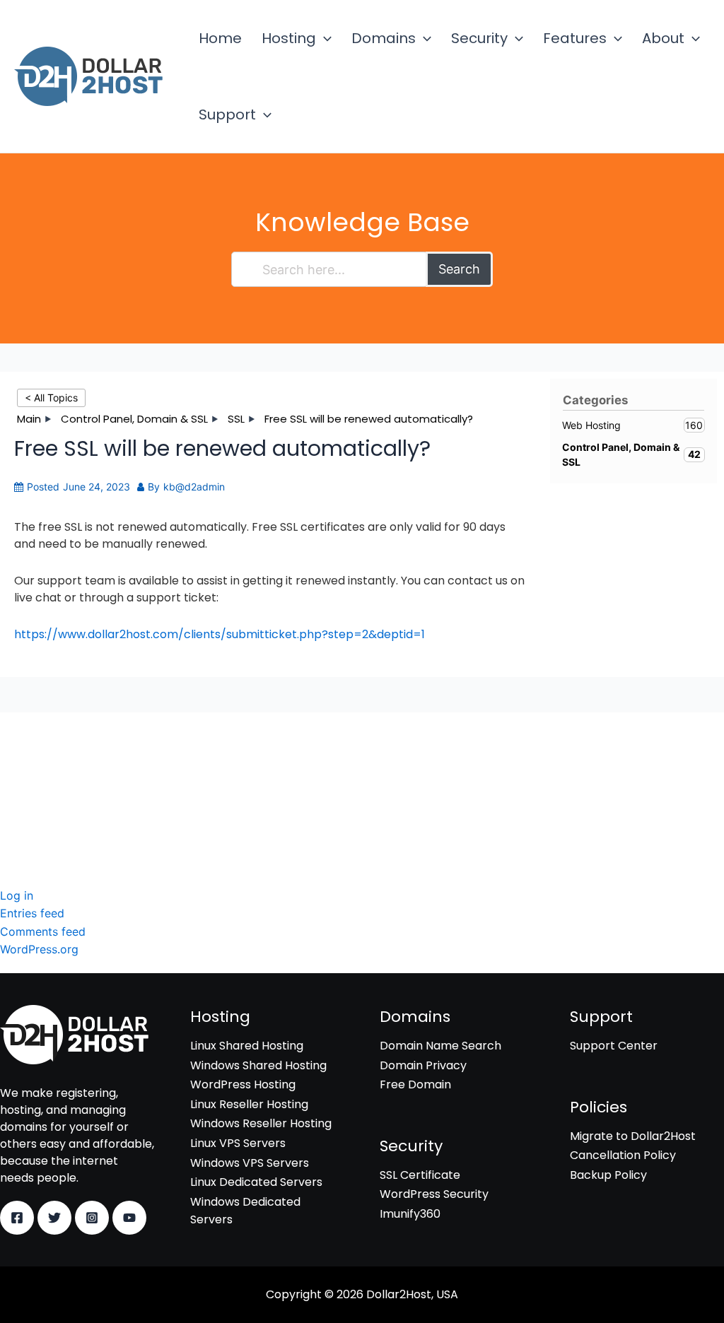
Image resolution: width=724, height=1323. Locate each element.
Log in (16, 895)
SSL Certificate (40, 767)
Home (220, 38)
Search (459, 268)
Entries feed (32, 913)
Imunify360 (30, 806)
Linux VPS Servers (238, 1143)
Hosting (289, 38)
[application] (324, 38)
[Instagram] (92, 1218)
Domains (383, 38)
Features (575, 38)
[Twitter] (54, 1218)
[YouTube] (129, 1218)
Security (479, 38)
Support (227, 114)
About (663, 38)
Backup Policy (608, 1175)
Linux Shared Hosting (246, 1045)
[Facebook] (17, 1218)
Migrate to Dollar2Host (633, 1136)
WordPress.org (39, 949)
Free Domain (415, 1084)
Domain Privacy (423, 1065)
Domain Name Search (440, 1045)
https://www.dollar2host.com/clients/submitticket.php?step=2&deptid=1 (219, 634)
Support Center (614, 1045)
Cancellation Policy (623, 1155)
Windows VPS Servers (249, 1163)
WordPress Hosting (243, 1084)
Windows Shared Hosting (258, 1065)
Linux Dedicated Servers (256, 1182)
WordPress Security (54, 786)
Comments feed (43, 931)
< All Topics (51, 398)
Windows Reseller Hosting (261, 1123)
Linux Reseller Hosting (249, 1104)
